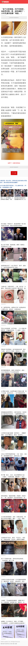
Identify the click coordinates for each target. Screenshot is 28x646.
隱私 (14, 643)
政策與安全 (7, 643)
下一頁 (14, 173)
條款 (11, 643)
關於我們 (3, 643)
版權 (16, 643)
